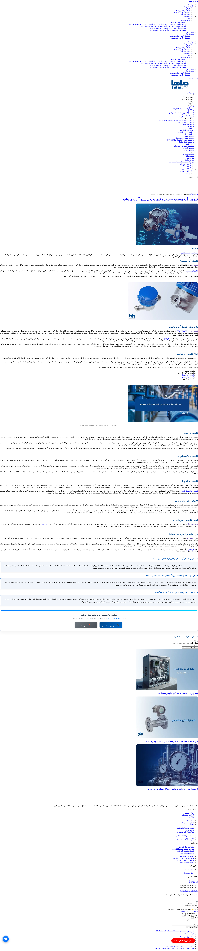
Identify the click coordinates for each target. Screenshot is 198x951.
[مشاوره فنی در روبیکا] (6, 939)
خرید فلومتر (190, 549)
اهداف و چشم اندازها (183, 10)
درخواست (194, 925)
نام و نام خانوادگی (192, 915)
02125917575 (193, 78)
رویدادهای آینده (185, 14)
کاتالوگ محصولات (188, 815)
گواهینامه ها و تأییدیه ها (182, 12)
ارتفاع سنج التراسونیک (186, 847)
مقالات (187, 18)
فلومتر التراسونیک (188, 375)
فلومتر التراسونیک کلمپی (189, 491)
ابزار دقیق (167, 339)
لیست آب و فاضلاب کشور (185, 828)
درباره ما (187, 8)
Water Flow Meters (183, 331)
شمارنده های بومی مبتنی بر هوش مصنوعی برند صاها (168, 28)
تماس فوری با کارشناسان (183, 941)
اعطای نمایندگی (188, 869)
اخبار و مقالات (189, 16)
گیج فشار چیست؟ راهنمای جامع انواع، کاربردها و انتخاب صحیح (173, 789)
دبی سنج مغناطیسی (187, 853)
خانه (196, 194)
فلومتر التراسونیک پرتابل (185, 851)
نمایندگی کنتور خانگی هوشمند (180, 36)
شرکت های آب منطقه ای (185, 832)
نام (197, 641)
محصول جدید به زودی (178, 22)
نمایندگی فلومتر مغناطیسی (180, 38)
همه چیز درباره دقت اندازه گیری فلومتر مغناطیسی (177, 693)
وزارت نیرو (190, 830)
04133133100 (193, 882)
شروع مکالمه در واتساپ (189, 911)
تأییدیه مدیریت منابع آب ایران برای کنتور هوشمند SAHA (167, 30)
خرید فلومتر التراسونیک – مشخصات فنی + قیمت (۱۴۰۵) (175, 931)
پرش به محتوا (193, 1)
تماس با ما (190, 32)
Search (196, 177)
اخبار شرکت (185, 20)
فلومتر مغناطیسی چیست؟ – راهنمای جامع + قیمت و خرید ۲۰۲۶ (172, 741)
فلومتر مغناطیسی (188, 377)
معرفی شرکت (189, 6)
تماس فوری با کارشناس (110, 625)
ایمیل (196, 917)
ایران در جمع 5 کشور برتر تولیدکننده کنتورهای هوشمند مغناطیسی (163, 26)
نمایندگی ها (190, 34)
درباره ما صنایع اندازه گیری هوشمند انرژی (180, 946)
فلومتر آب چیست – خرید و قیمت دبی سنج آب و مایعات (160, 199)
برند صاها (191, 4)
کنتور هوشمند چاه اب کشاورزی (183, 849)
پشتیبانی (191, 934)
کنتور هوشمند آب (192, 271)
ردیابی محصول (189, 813)
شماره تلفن (194, 643)
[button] (189, 118)
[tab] (185, 95)
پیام (196, 645)
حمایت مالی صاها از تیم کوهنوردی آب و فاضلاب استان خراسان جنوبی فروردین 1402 (157, 24)
